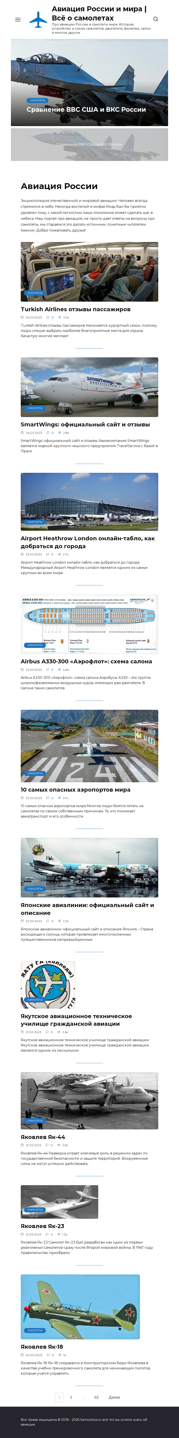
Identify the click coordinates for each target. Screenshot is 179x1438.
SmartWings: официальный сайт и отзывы (85, 424)
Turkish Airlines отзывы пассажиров (76, 309)
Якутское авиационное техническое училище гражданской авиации (76, 1019)
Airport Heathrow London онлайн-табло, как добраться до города (88, 542)
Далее (114, 1397)
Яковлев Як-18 (42, 1346)
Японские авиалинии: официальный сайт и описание (87, 908)
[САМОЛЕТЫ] (89, 299)
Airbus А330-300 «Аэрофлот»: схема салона (86, 661)
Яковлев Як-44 (43, 1136)
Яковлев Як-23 (42, 1226)
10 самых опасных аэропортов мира (76, 789)
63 (97, 1397)
